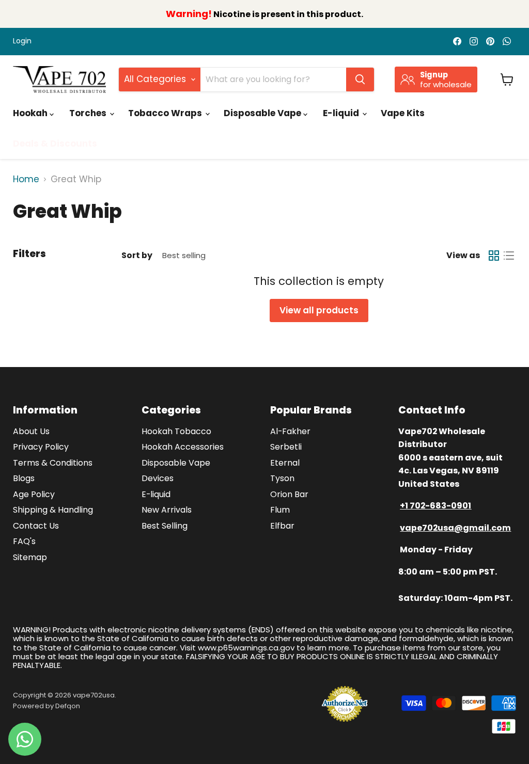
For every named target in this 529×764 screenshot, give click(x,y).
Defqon (67, 706)
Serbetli (286, 447)
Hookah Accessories (183, 447)
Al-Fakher (290, 431)
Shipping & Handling (53, 510)
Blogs (24, 478)
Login (22, 41)
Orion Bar (289, 494)
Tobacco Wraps (166, 113)
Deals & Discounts (55, 143)
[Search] (360, 79)
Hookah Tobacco (176, 431)
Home (26, 179)
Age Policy (34, 494)
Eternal (285, 463)
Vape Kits (403, 113)
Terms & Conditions (52, 463)
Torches (88, 113)
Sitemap (30, 557)
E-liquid (342, 113)
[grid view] (494, 255)
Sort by (136, 255)
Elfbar (282, 526)
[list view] (509, 255)
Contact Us (36, 526)
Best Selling (165, 526)
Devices (158, 478)
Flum (280, 510)
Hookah (31, 113)
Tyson (282, 478)
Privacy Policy (41, 447)
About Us (31, 431)
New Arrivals (167, 510)
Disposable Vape (263, 113)
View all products (319, 310)
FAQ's (24, 541)
